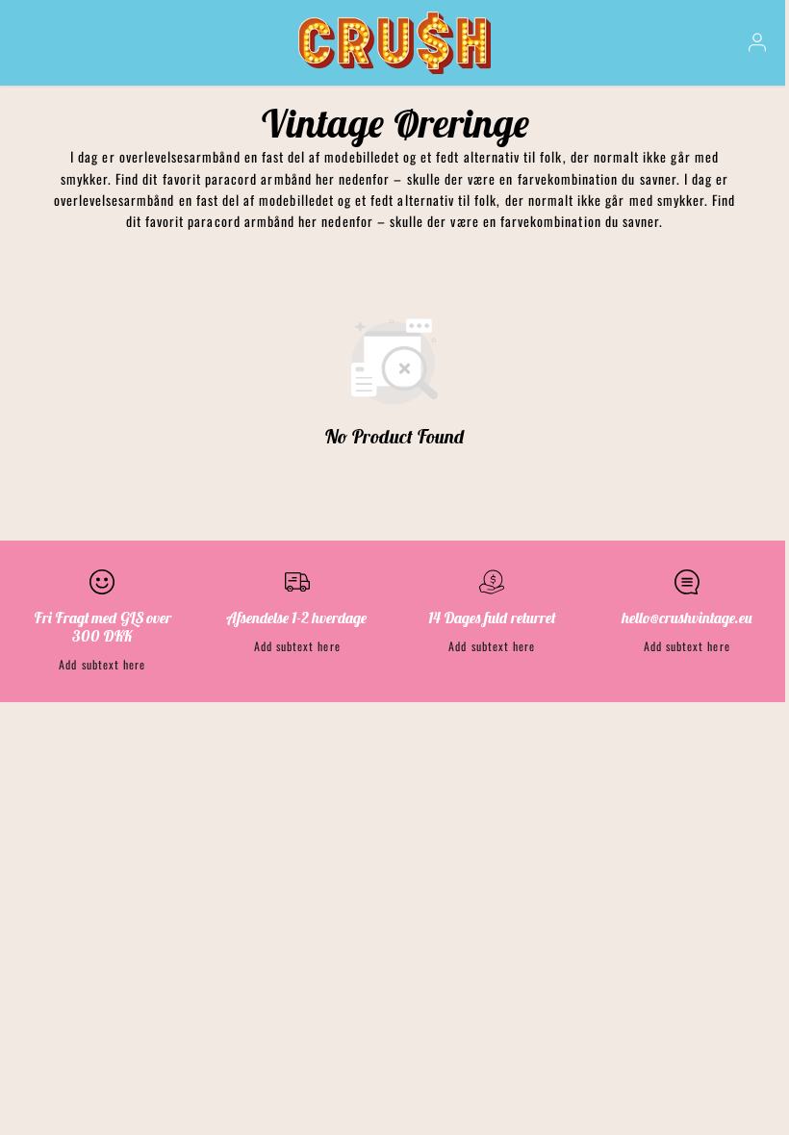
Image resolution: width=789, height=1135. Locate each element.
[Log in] (757, 42)
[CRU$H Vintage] (394, 43)
